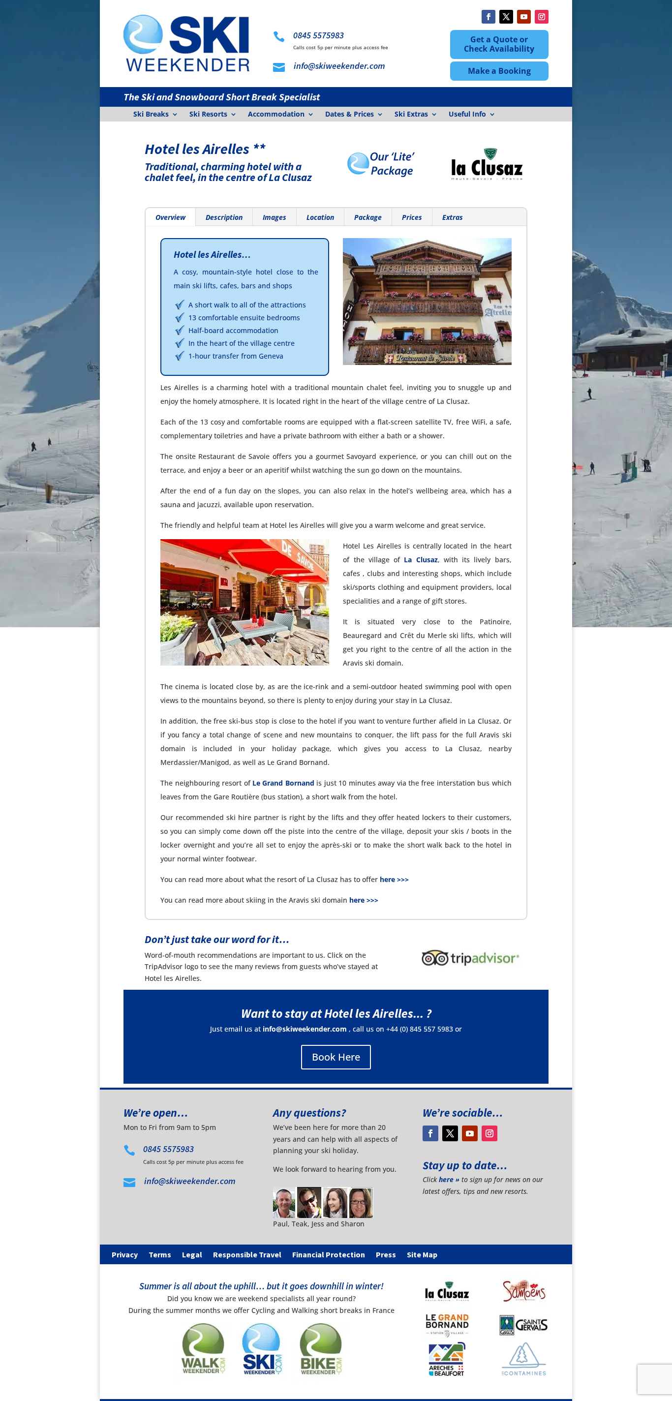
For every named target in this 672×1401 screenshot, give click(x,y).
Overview (170, 217)
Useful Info (467, 115)
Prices (412, 217)
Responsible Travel (247, 1255)
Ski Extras (411, 115)
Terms (160, 1255)
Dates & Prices (349, 115)
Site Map (422, 1255)
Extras (452, 217)
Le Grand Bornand (283, 783)
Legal (192, 1255)
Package (368, 217)
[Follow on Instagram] (542, 17)
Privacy (125, 1255)
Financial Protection (328, 1255)
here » (449, 1179)
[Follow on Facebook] (488, 17)
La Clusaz (420, 559)
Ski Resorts (208, 115)
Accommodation (276, 115)
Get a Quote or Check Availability (499, 44)
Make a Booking (499, 70)
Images (274, 217)
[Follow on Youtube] (524, 17)
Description (224, 217)
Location (320, 217)
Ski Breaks (151, 115)
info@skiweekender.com (305, 1029)
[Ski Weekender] (261, 1379)
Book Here (336, 1057)
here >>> (394, 879)
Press (386, 1255)
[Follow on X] (506, 17)
